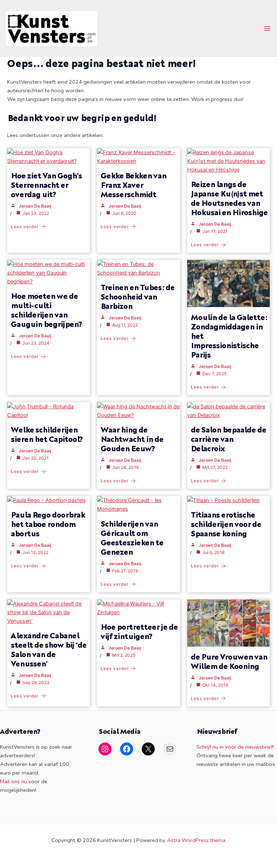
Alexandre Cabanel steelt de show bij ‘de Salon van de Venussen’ (49, 649)
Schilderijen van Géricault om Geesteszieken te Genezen (132, 537)
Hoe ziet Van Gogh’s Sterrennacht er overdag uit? (46, 185)
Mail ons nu (13, 781)
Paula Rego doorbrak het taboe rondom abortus (48, 524)
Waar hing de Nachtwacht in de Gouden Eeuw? (132, 439)
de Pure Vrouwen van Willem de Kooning (229, 661)
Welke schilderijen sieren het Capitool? (47, 434)
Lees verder (25, 226)
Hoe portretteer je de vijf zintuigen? (139, 631)
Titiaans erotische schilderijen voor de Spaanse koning (226, 524)
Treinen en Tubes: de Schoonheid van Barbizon (138, 296)
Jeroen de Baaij (35, 206)
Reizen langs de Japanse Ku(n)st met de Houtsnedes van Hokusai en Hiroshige (229, 198)
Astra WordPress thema (196, 840)
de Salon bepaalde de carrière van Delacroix (228, 439)
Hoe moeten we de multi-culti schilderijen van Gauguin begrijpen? (46, 309)
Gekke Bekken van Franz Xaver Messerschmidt (133, 185)
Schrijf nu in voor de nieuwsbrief (235, 746)
